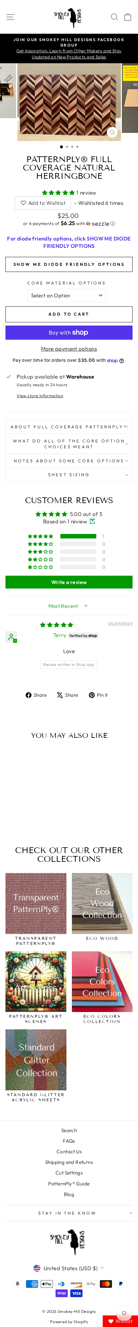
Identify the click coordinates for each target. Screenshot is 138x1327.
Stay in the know (67, 1213)
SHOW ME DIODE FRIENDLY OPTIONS (69, 264)
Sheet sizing (69, 474)
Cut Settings (69, 1173)
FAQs (69, 1141)
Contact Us (69, 1151)
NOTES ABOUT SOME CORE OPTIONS (69, 460)
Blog (69, 1194)
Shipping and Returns (69, 1162)
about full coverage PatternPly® (69, 426)
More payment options (69, 348)
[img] (56, 624)
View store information (40, 395)
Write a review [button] (69, 582)
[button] (59, 192)
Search (69, 1130)
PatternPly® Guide (69, 1184)
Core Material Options (66, 282)
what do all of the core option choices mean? (69, 444)
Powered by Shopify (69, 1321)
